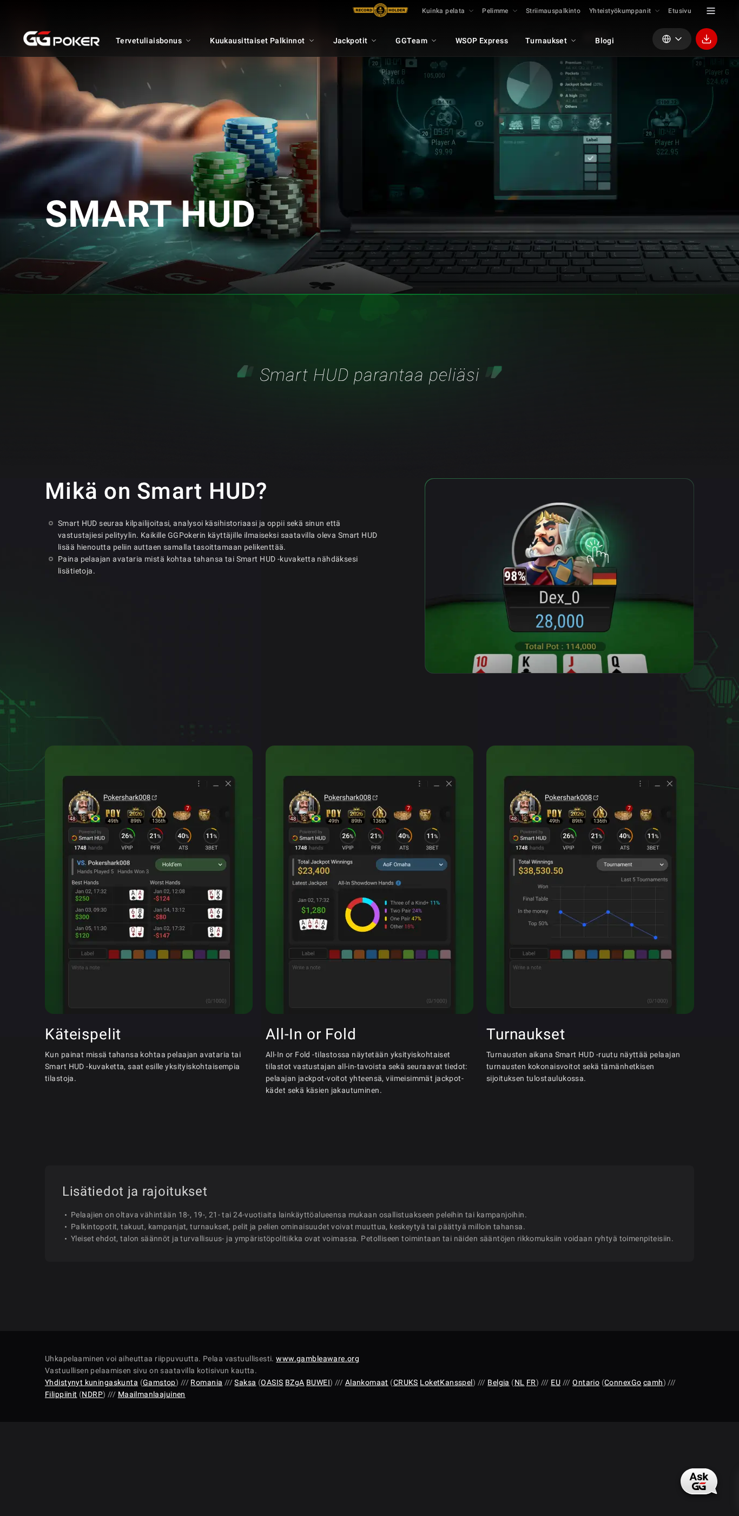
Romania (206, 1382)
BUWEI (318, 1382)
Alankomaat (366, 1382)
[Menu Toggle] (710, 10)
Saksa (245, 1382)
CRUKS (405, 1382)
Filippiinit (61, 1394)
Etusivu (679, 11)
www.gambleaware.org (317, 1358)
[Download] (706, 39)
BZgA (295, 1382)
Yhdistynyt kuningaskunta (91, 1382)
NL (519, 1382)
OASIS (272, 1382)
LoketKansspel (446, 1382)
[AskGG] (699, 1481)
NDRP (92, 1394)
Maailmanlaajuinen (152, 1394)
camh (653, 1382)
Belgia (498, 1382)
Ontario (585, 1382)
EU (555, 1382)
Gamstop (159, 1382)
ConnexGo (622, 1382)
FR (531, 1382)
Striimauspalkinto (553, 11)
